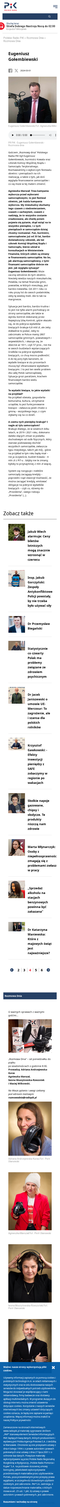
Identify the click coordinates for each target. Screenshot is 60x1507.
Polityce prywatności (20, 1420)
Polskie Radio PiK (13, 37)
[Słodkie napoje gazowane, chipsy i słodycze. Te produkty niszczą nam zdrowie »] (16, 812)
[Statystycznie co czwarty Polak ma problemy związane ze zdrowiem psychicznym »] (16, 660)
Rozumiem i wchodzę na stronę (20, 1501)
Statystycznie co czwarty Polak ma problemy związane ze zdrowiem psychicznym (38, 663)
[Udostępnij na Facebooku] (11, 71)
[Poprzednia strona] (12, 970)
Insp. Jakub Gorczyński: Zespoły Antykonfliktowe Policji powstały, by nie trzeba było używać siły (40, 592)
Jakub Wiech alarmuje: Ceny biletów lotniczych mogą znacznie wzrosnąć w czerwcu (39, 546)
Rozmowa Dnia (35, 37)
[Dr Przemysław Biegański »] (16, 624)
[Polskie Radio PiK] (10, 6)
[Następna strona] (48, 970)
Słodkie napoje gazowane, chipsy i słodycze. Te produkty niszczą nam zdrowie (38, 815)
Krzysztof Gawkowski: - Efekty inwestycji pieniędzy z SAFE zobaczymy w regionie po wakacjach (37, 764)
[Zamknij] (53, 1367)
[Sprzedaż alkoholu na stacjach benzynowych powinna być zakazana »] (16, 897)
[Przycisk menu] (55, 6)
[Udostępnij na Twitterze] (17, 71)
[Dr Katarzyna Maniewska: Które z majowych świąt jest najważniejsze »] (16, 938)
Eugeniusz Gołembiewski (23, 56)
